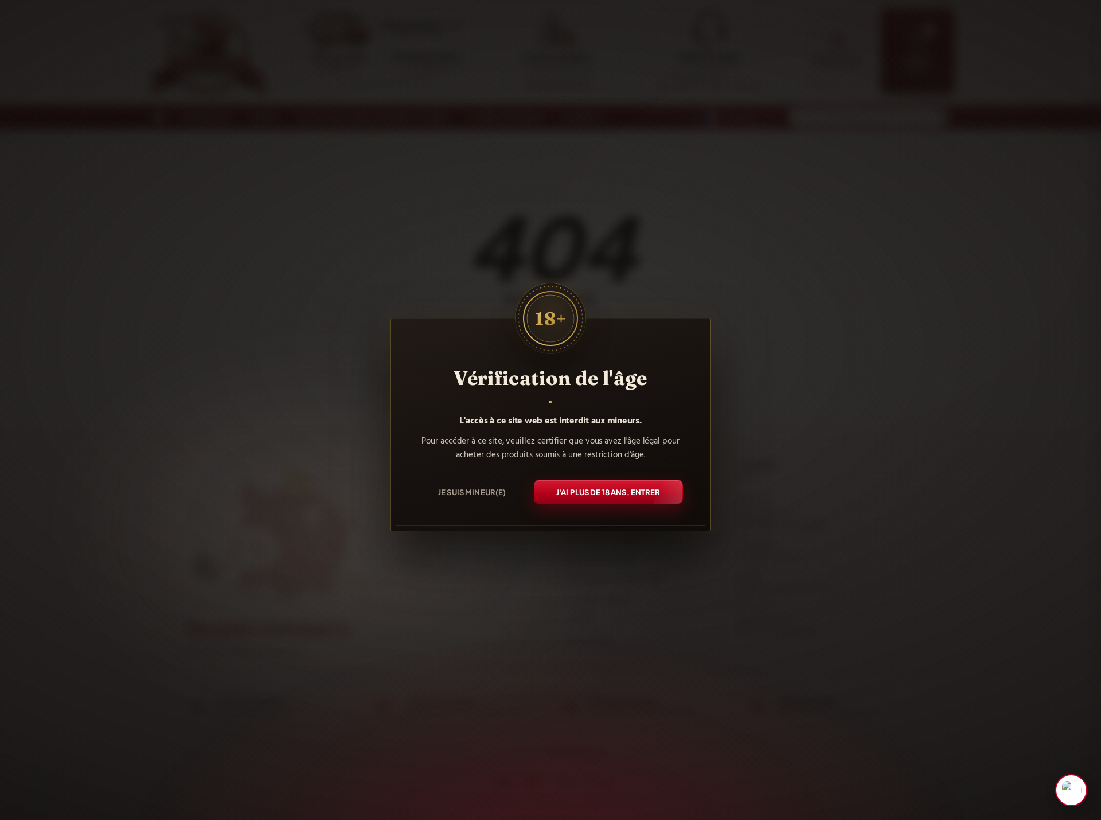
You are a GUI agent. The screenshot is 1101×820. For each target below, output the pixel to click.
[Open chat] (1071, 790)
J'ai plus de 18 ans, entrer (608, 491)
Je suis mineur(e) (472, 491)
